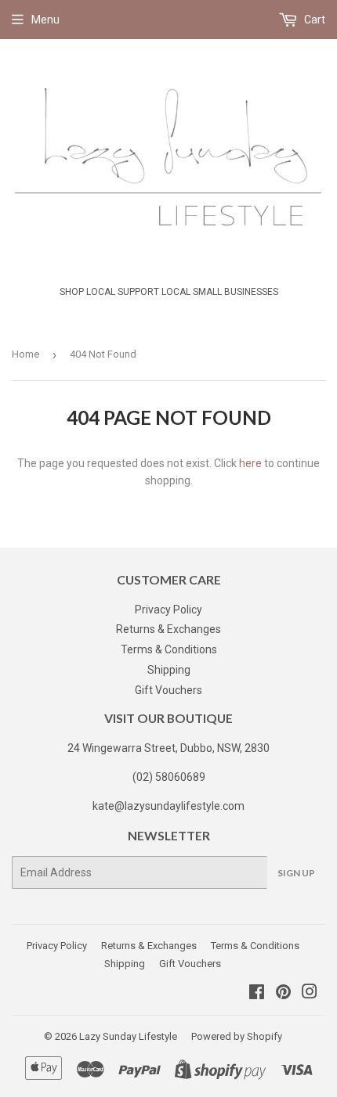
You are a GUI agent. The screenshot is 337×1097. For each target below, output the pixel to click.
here (250, 463)
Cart (313, 19)
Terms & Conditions (169, 649)
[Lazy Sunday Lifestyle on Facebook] (256, 993)
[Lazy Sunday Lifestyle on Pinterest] (283, 993)
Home (25, 354)
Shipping (168, 670)
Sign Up (296, 873)
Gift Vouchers (168, 690)
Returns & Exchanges (168, 629)
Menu (45, 19)
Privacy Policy (168, 609)
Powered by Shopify (236, 1036)
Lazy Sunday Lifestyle (128, 1036)
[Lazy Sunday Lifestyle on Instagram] (309, 993)
